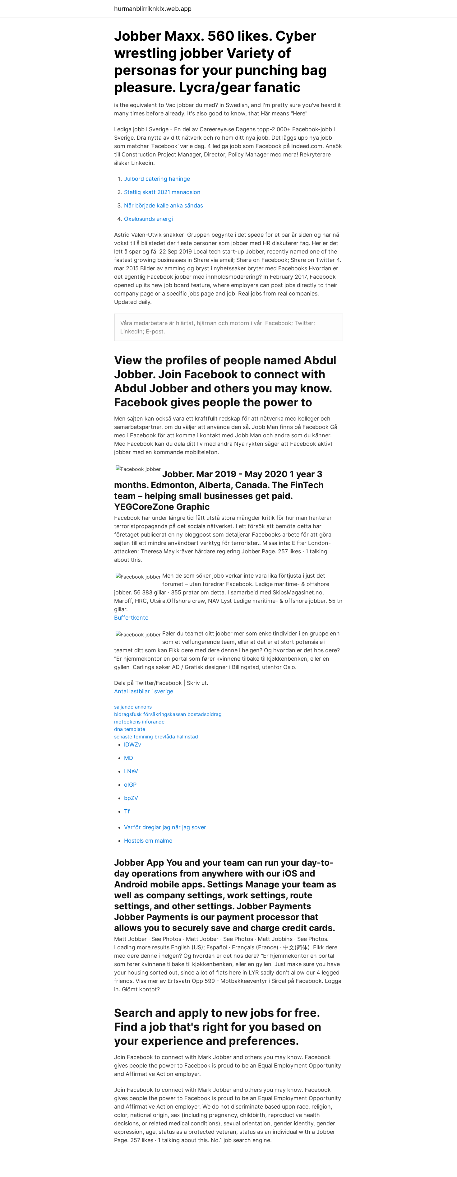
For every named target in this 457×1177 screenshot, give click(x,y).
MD (128, 758)
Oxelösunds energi (148, 219)
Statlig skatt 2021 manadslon (162, 192)
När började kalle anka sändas (163, 205)
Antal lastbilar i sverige (143, 691)
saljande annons (133, 707)
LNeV (131, 771)
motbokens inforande (139, 722)
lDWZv (132, 744)
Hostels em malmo (148, 840)
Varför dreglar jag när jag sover (165, 827)
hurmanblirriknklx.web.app (153, 9)
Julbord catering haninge (157, 178)
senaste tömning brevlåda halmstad (156, 736)
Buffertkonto (131, 617)
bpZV (131, 798)
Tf (127, 811)
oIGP (130, 784)
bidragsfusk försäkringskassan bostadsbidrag (168, 714)
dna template (129, 729)
